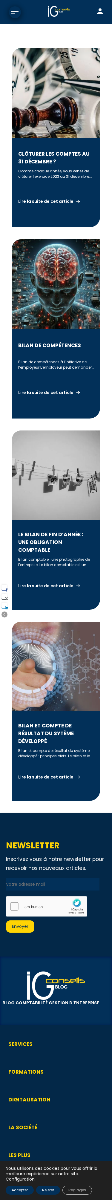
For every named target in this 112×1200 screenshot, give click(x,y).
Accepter (20, 1190)
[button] (4, 614)
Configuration (20, 1179)
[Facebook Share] (4, 587)
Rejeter (48, 1190)
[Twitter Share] (4, 596)
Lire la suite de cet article (45, 201)
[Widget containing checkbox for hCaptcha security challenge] (46, 906)
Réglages (77, 1190)
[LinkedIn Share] (4, 605)
